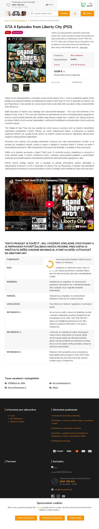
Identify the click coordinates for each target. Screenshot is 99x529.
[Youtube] (64, 497)
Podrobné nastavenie (52, 518)
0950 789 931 (18, 5)
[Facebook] (54, 497)
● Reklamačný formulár (60, 441)
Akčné (55, 387)
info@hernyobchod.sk (63, 489)
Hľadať (64, 13)
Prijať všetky (75, 518)
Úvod (7, 20)
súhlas (37, 507)
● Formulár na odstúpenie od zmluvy (66, 428)
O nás (12, 415)
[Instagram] (59, 497)
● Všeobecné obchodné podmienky (65, 415)
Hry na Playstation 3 (19, 20)
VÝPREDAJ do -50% (16, 383)
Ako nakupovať (16, 418)
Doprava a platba (17, 421)
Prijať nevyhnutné (26, 518)
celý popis (84, 47)
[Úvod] (16, 13)
